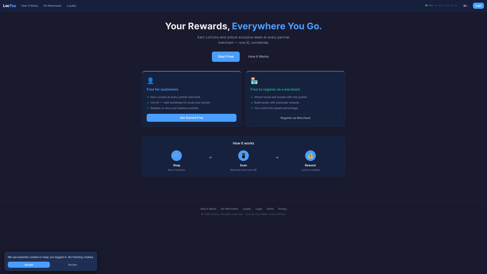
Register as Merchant (295, 118)
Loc (9, 5)
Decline (72, 264)
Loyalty (71, 5)
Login (478, 5)
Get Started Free (191, 117)
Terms (270, 208)
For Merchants (53, 5)
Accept (29, 264)
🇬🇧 (465, 5)
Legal (259, 208)
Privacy (282, 208)
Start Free (226, 56)
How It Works (29, 5)
